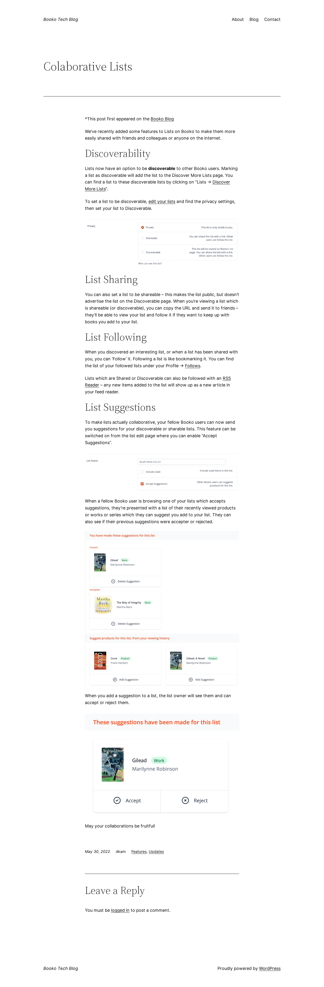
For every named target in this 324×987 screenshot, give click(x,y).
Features (139, 851)
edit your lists (161, 201)
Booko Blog (162, 118)
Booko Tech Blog (60, 19)
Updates (156, 851)
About (238, 19)
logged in (120, 910)
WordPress (270, 968)
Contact (272, 19)
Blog (254, 19)
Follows (192, 365)
